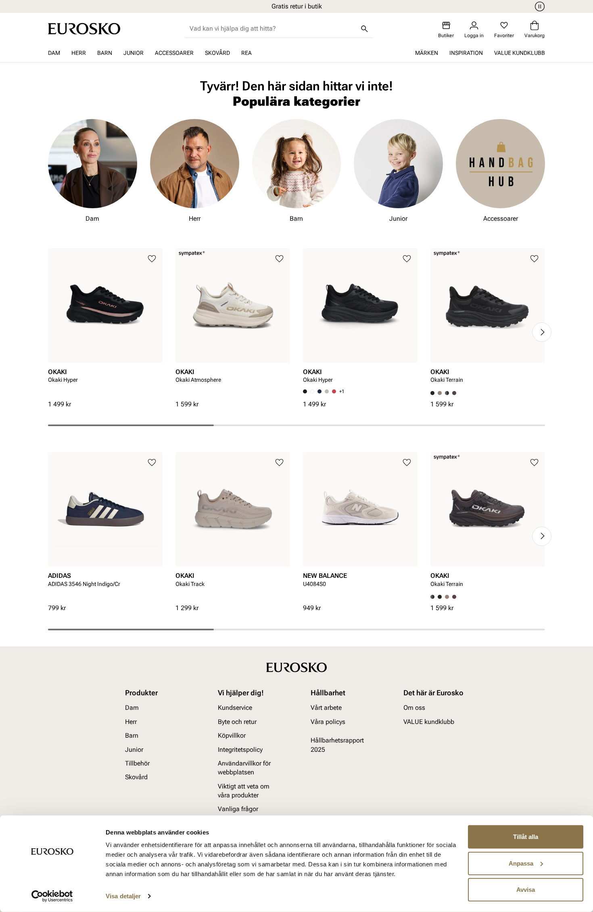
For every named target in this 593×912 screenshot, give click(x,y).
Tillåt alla (525, 836)
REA (246, 53)
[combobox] (272, 28)
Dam (54, 53)
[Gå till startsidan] (84, 28)
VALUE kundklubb (519, 53)
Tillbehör (137, 763)
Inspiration (466, 53)
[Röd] (334, 391)
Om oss (414, 707)
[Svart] (440, 597)
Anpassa (521, 863)
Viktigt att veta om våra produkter (243, 790)
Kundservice (235, 707)
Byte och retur (237, 721)
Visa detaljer (123, 896)
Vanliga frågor (238, 809)
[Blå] (319, 391)
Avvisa (525, 889)
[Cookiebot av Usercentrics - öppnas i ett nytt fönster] (52, 896)
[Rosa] (454, 393)
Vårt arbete (326, 707)
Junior (133, 53)
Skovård (217, 53)
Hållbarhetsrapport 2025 (337, 744)
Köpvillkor (232, 735)
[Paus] (538, 6)
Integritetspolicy (240, 749)
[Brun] (447, 393)
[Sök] (364, 29)
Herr (78, 53)
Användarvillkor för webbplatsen (244, 767)
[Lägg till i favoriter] (152, 259)
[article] (105, 324)
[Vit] (312, 391)
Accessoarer (174, 53)
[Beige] (327, 391)
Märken (426, 53)
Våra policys (328, 721)
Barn (104, 53)
